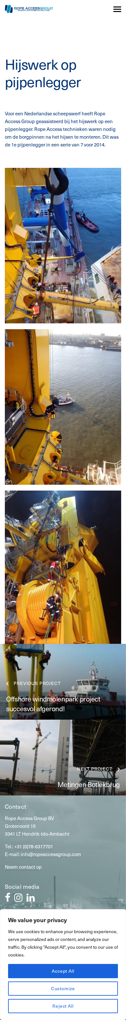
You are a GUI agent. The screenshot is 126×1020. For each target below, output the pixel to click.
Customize (63, 988)
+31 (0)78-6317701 (33, 846)
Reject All (62, 1006)
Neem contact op (23, 866)
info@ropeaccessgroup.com (51, 854)
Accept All (63, 971)
